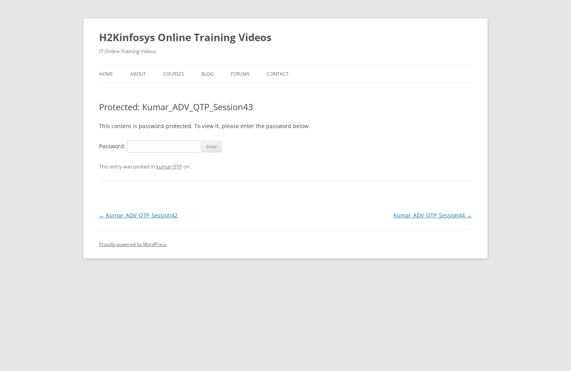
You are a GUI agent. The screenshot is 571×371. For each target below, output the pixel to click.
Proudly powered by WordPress (133, 244)
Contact (278, 74)
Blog (207, 74)
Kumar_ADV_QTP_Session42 (138, 215)
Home (106, 74)
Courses (173, 74)
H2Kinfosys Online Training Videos (185, 37)
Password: (113, 146)
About (138, 74)
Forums (240, 74)
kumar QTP (169, 166)
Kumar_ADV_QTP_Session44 (432, 215)
